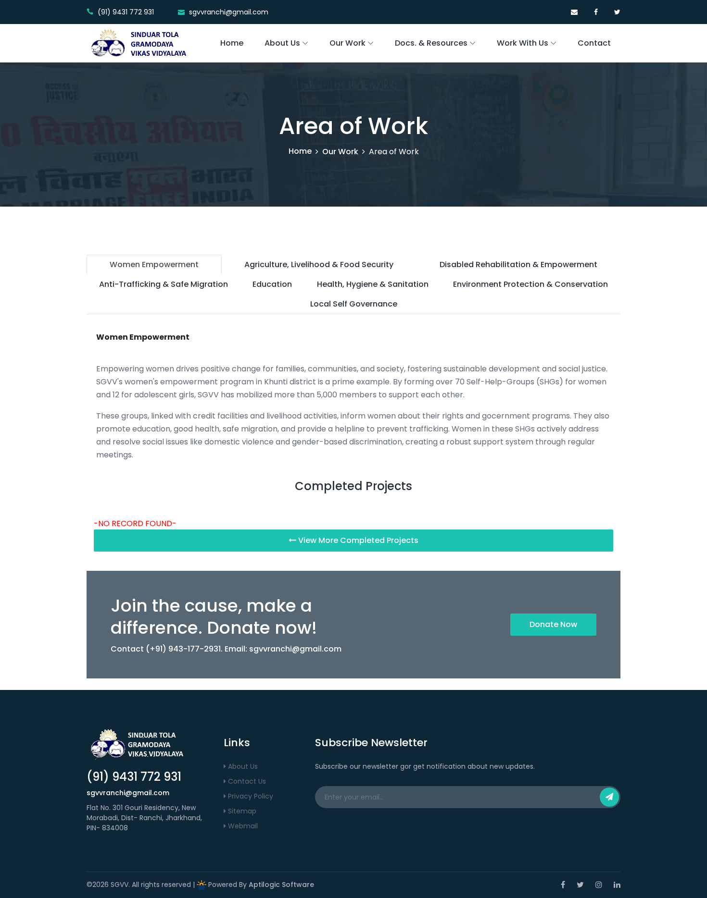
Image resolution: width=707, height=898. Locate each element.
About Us (282, 43)
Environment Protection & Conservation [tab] (530, 284)
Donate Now (553, 624)
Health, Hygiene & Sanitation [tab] (373, 284)
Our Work (347, 43)
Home (231, 43)
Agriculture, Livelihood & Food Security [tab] (318, 264)
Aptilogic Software (281, 884)
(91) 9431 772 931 (134, 777)
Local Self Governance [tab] (353, 303)
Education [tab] (272, 284)
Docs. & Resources (431, 43)
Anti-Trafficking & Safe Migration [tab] (163, 284)
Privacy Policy (249, 796)
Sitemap (241, 811)
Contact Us (246, 781)
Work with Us (522, 43)
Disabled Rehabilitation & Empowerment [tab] (518, 264)
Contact (594, 43)
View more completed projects (357, 540)
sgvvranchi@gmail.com (295, 648)
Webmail (242, 826)
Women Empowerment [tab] (154, 264)
